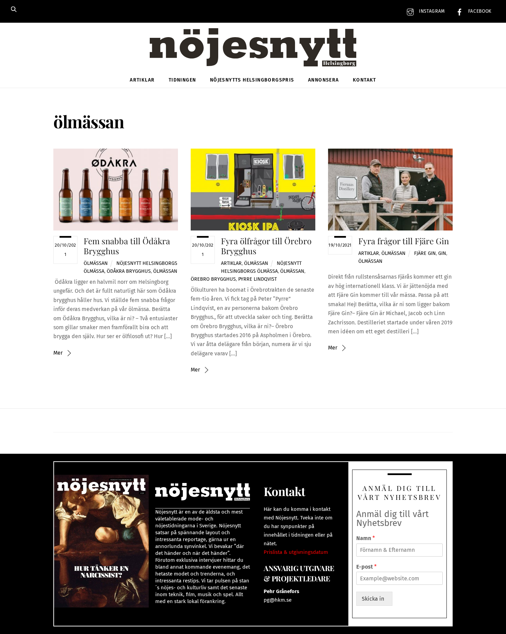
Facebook (479, 11)
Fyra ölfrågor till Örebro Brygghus (266, 245)
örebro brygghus (213, 279)
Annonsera (323, 80)
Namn (365, 538)
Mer (58, 353)
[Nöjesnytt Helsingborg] (253, 54)
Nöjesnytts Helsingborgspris (252, 80)
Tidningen (182, 80)
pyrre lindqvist (257, 279)
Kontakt (364, 80)
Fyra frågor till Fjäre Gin (403, 240)
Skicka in (374, 598)
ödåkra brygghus (129, 271)
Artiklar (142, 80)
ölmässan (165, 271)
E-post (366, 566)
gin (442, 253)
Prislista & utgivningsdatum (296, 552)
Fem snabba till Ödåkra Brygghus (127, 245)
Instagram (431, 11)
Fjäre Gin (425, 253)
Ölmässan (96, 263)
